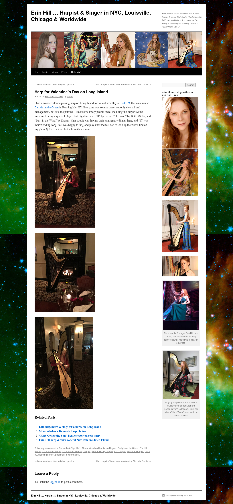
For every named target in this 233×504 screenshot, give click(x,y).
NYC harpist (120, 451)
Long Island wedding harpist (76, 451)
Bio (36, 72)
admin (70, 96)
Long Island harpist (51, 451)
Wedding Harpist (97, 448)
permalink (74, 454)
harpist (38, 451)
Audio (45, 72)
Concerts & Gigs (67, 448)
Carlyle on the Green (47, 107)
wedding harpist (46, 454)
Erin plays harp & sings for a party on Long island (70, 427)
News (85, 448)
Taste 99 (125, 103)
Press (64, 72)
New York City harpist (102, 451)
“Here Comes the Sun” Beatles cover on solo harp (69, 435)
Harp (78, 448)
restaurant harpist (135, 451)
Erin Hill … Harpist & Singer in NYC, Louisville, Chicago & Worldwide (91, 15)
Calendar (75, 72)
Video (55, 72)
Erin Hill (143, 448)
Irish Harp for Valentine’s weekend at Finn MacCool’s (123, 84)
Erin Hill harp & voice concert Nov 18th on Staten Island (74, 440)
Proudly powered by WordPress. (180, 495)
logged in (55, 482)
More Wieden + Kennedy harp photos (54, 84)
